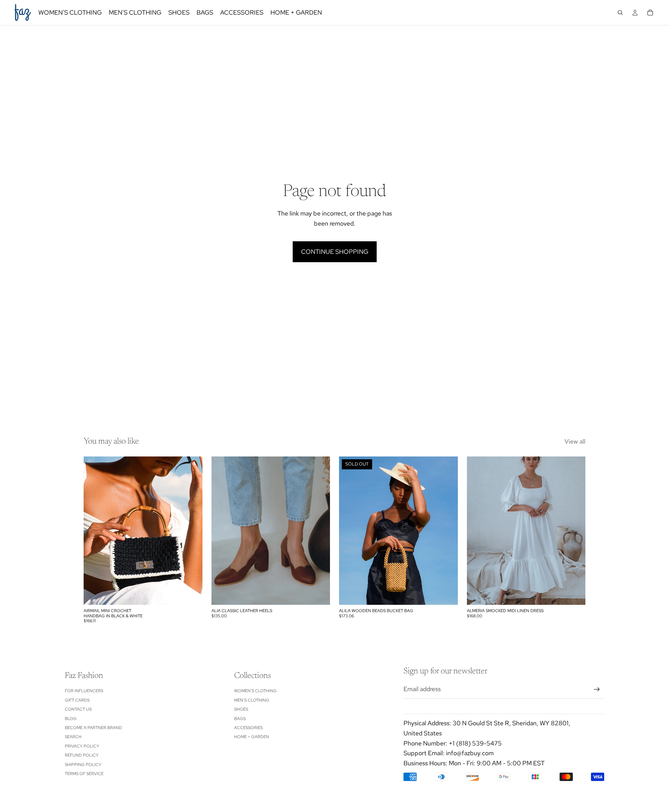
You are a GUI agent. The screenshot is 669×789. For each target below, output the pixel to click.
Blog (71, 718)
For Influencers (84, 691)
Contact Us (78, 709)
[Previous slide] (94, 530)
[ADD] (191, 594)
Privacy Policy (82, 746)
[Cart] (650, 12)
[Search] (620, 12)
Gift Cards (77, 700)
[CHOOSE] (319, 594)
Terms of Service (84, 773)
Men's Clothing (251, 700)
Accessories (248, 728)
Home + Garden (251, 737)
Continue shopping (334, 252)
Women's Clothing (255, 691)
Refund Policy (82, 755)
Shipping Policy (83, 764)
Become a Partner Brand (93, 728)
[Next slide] (192, 530)
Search (73, 737)
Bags (240, 718)
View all (574, 441)
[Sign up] (597, 689)
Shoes (241, 709)
